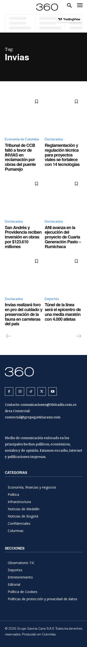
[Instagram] (20, 391)
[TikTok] (31, 391)
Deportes (52, 299)
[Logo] (47, 7)
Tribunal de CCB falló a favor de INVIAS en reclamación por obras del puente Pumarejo (20, 157)
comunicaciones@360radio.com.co (48, 405)
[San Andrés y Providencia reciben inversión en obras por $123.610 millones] (23, 196)
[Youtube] (52, 391)
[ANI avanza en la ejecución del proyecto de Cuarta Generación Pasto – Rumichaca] (63, 196)
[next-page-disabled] (78, 336)
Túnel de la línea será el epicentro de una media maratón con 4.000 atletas (63, 311)
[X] (41, 391)
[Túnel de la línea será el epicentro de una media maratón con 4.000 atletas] (63, 274)
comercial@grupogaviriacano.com (32, 417)
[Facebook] (9, 391)
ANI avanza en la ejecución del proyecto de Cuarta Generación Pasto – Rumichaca (63, 237)
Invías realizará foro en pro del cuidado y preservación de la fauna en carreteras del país (23, 314)
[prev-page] (8, 336)
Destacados (54, 139)
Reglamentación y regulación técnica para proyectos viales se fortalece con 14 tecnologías (62, 154)
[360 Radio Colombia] (43, 371)
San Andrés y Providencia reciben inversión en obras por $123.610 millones (23, 237)
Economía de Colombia (22, 139)
